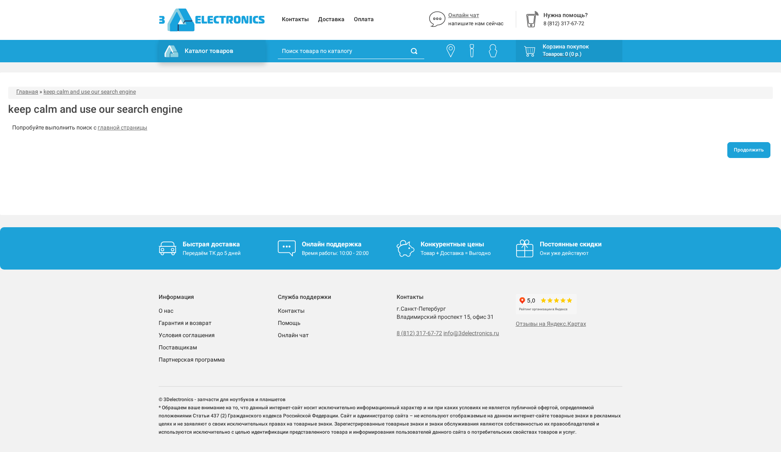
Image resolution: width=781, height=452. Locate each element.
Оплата (364, 19)
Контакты (295, 19)
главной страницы (122, 127)
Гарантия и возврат (185, 323)
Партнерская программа (192, 359)
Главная (27, 91)
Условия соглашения (187, 335)
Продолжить (749, 150)
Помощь (289, 323)
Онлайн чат (463, 15)
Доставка (331, 19)
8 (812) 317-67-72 (419, 333)
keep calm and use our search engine (90, 91)
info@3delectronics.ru (471, 333)
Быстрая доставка (211, 244)
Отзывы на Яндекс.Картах (551, 323)
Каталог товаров (209, 51)
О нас (166, 310)
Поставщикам (178, 347)
